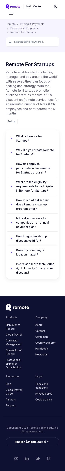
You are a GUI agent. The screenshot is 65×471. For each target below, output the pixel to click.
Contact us (41, 336)
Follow (12, 121)
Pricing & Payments (32, 24)
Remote (11, 24)
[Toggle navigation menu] (11, 13)
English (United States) (31, 442)
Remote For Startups (23, 32)
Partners (11, 399)
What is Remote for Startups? (29, 138)
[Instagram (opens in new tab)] (49, 458)
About (38, 324)
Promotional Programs (24, 28)
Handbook (41, 348)
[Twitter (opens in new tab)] (38, 458)
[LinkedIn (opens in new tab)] (27, 458)
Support (10, 405)
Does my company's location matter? (30, 252)
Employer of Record (13, 326)
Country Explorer (45, 342)
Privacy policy (43, 393)
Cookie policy (43, 399)
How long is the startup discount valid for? (31, 238)
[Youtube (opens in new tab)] (16, 458)
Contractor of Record (14, 352)
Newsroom (41, 354)
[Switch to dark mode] (55, 6)
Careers (40, 330)
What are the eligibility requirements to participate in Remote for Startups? (34, 186)
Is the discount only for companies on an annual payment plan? (32, 222)
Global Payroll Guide (14, 391)
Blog (8, 383)
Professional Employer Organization (13, 363)
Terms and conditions (41, 385)
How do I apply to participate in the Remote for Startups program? (33, 168)
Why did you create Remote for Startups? (35, 152)
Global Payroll (14, 334)
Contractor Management (13, 342)
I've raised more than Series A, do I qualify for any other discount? (35, 268)
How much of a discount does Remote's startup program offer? (32, 204)
